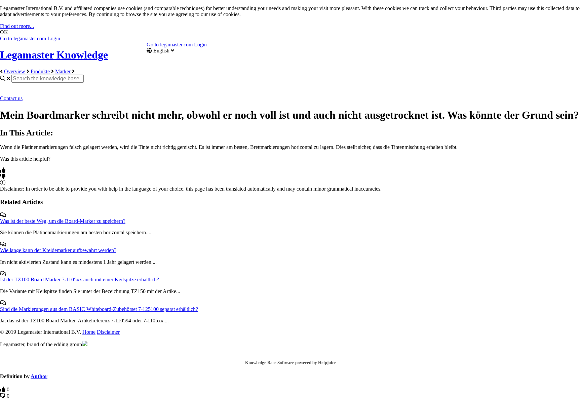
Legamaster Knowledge (54, 55)
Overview (14, 71)
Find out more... (17, 26)
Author (39, 376)
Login (53, 38)
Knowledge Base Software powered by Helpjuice (290, 362)
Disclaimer (108, 332)
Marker (63, 71)
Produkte (40, 71)
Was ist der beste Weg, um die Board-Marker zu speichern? (62, 221)
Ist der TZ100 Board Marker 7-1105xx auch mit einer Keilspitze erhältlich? (79, 279)
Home (88, 332)
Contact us (11, 98)
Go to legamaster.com (23, 38)
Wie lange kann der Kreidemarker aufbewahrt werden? (58, 250)
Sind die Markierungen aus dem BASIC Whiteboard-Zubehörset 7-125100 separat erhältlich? (99, 309)
